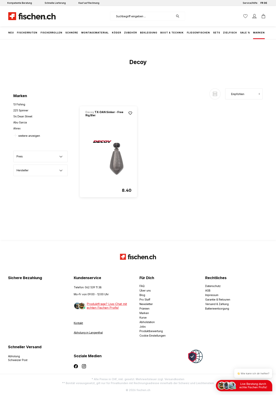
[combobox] (142, 16)
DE (265, 3)
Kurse (143, 317)
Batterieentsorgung (217, 308)
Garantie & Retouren (217, 299)
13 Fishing (19, 104)
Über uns (145, 290)
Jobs (143, 326)
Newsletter (146, 304)
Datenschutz (213, 286)
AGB (207, 290)
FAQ (142, 286)
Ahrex (17, 128)
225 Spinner (20, 110)
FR (261, 3)
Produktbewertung (151, 331)
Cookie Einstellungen (153, 335)
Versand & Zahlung (217, 304)
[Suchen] (179, 16)
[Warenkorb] (263, 16)
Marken (144, 313)
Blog (142, 295)
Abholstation (147, 322)
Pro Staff (145, 299)
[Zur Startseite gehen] (32, 16)
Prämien (144, 308)
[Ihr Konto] (254, 16)
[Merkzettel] (245, 16)
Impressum (211, 295)
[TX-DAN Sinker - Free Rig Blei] (108, 157)
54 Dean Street (22, 116)
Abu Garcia (20, 122)
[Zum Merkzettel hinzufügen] (130, 113)
